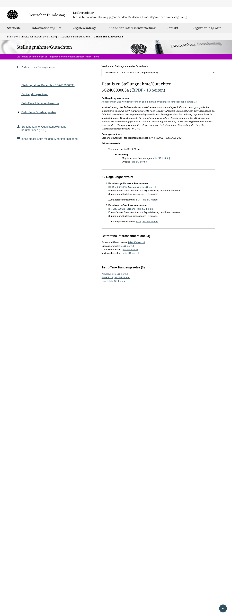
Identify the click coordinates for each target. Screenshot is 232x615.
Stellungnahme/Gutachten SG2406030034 (48, 85)
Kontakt (172, 28)
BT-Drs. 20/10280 (117, 187)
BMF (138, 199)
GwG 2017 (107, 277)
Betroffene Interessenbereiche (40, 103)
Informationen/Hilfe (46, 28)
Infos (96, 56)
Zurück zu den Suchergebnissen (38, 67)
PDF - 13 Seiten (149, 90)
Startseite (14, 28)
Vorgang (133, 187)
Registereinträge (84, 28)
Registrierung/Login (206, 28)
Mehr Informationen (66, 138)
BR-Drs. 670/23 (116, 208)
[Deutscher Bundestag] (38, 14)
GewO (105, 281)
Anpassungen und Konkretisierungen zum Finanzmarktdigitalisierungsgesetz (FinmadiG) (149, 101)
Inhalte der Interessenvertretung (132, 28)
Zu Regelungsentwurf (34, 94)
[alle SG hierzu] (147, 187)
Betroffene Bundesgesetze (38, 112)
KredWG (106, 274)
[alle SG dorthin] (161, 158)
